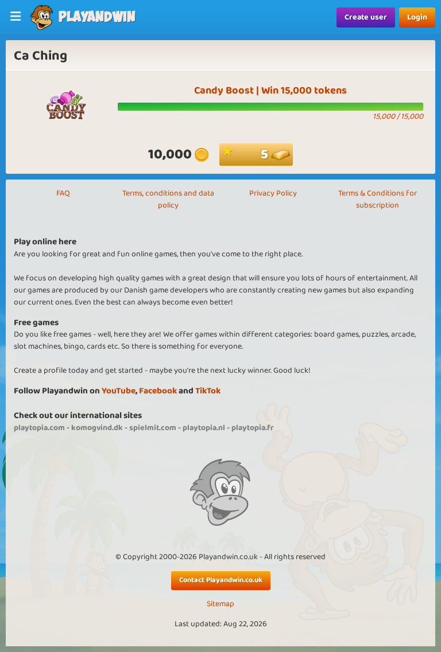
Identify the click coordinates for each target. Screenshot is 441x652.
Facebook (158, 391)
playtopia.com (39, 427)
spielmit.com (152, 427)
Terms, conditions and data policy (168, 199)
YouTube (119, 391)
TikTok (207, 391)
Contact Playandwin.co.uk (220, 580)
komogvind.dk (97, 427)
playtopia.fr (252, 427)
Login (417, 17)
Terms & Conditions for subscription (377, 199)
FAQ (63, 193)
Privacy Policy (273, 193)
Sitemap (220, 604)
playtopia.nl (204, 427)
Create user (366, 17)
